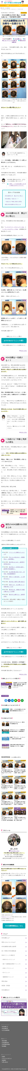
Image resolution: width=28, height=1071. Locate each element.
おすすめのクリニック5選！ (14, 340)
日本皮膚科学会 (5, 1042)
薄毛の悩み (5, 981)
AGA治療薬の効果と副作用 (9, 946)
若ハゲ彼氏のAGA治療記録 (9, 951)
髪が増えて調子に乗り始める (17, 581)
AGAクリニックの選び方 (8, 955)
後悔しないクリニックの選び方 (14, 5)
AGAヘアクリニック (8, 968)
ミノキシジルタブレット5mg (10, 229)
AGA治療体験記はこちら (14, 926)
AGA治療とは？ (6, 937)
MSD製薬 (4, 1046)
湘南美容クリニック (8, 977)
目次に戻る (24, 350)
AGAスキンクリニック (9, 959)
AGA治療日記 (5, 1028)
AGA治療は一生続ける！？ (12, 198)
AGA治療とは (5, 1026)
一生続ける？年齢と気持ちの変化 (13, 201)
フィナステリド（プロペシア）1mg (14, 227)
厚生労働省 (4, 1040)
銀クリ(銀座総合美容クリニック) (11, 963)
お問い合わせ (5, 1062)
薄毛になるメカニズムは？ (9, 942)
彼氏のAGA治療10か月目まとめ (13, 204)
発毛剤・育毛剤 (6, 985)
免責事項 (4, 1060)
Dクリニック (6, 972)
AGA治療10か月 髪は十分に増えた (14, 195)
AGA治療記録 (5, 695)
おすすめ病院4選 (5, 1030)
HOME (3, 1056)
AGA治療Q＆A (5, 990)
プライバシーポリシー (7, 1058)
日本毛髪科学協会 (6, 1044)
